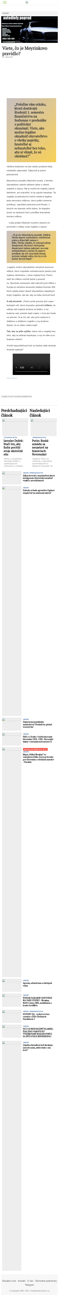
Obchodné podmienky (46, 1281)
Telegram (29, 1285)
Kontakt (21, 1281)
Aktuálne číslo (9, 1281)
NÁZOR (5, 13)
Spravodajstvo (39, 437)
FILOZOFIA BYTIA (10, 437)
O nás (30, 1281)
